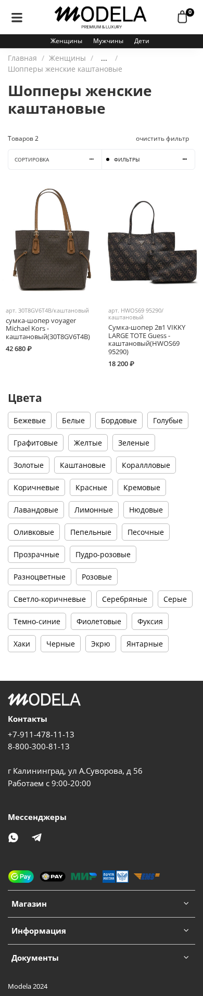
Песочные (146, 532)
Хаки (22, 644)
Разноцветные (40, 577)
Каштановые (83, 465)
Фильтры (126, 159)
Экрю (100, 644)
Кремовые (141, 487)
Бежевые (30, 420)
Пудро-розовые (103, 554)
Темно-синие (37, 621)
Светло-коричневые (50, 599)
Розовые (97, 577)
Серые (175, 599)
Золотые (29, 465)
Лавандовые (36, 510)
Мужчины (108, 40)
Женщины (66, 40)
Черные (60, 644)
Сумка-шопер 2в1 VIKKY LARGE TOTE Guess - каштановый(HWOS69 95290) (146, 339)
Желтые (88, 443)
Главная (22, 58)
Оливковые (34, 532)
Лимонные (93, 510)
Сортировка (32, 159)
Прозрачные (36, 554)
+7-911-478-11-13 (41, 734)
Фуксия (150, 621)
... (104, 58)
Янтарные (144, 644)
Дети (141, 40)
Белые (73, 420)
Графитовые (36, 443)
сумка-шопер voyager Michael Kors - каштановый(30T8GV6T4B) (48, 328)
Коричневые (36, 487)
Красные (91, 487)
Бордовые (119, 420)
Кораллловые (146, 465)
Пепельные (90, 532)
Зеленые (133, 443)
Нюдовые (146, 510)
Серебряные (124, 599)
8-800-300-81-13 (39, 746)
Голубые (168, 420)
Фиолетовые (99, 621)
